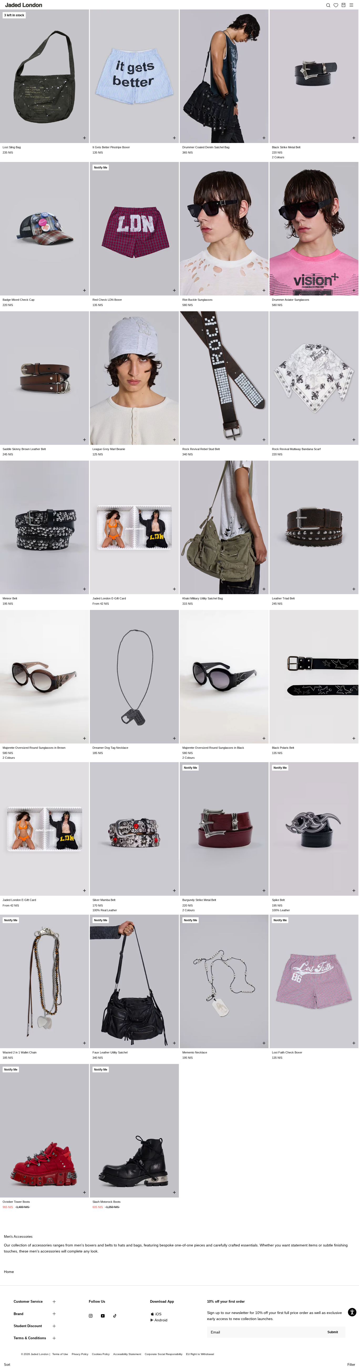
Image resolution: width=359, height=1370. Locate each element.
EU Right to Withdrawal (200, 1354)
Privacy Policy (80, 1354)
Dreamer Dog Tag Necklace (110, 747)
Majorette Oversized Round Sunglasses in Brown (34, 747)
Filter (351, 1365)
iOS (158, 1314)
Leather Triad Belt (283, 598)
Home (9, 1272)
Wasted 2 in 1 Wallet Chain (20, 1052)
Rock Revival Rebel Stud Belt (201, 449)
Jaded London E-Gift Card (109, 598)
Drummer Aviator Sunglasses (290, 299)
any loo (90, 1251)
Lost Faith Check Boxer (287, 1052)
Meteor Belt (10, 598)
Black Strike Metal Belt (286, 147)
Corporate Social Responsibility (163, 1354)
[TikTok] (115, 1316)
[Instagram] (91, 1316)
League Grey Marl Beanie (109, 449)
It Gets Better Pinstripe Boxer (111, 147)
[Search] (328, 5)
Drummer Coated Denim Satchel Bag (205, 147)
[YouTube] (103, 1316)
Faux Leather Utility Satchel (110, 1052)
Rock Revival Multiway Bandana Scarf (296, 449)
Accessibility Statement (127, 1354)
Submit (332, 1332)
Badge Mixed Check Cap (18, 299)
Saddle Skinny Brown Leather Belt (24, 449)
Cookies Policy (101, 1354)
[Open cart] (343, 5)
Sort (7, 1365)
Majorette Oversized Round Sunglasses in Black (213, 747)
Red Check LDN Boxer (107, 299)
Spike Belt (278, 900)
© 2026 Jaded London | (36, 1354)
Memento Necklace (194, 1052)
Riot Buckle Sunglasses (197, 299)
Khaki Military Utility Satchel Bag (202, 598)
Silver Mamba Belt (104, 900)
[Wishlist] (336, 5)
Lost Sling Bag (12, 147)
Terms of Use (60, 1354)
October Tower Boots (16, 1201)
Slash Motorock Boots (107, 1201)
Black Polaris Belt (283, 747)
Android (161, 1320)
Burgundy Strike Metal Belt (199, 900)
